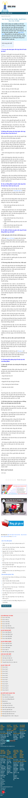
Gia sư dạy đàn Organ (7, 645)
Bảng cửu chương (6, 694)
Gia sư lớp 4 (5, 673)
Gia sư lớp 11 (5, 687)
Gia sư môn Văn (5, 623)
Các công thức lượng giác (8, 697)
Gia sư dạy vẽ (5, 649)
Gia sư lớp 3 (5, 671)
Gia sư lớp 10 (5, 685)
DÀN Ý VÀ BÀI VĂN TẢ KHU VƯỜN (10, 581)
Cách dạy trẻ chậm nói (7, 658)
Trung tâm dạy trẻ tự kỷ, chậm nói (9, 662)
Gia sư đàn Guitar (6, 647)
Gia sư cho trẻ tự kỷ (6, 655)
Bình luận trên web (6, 605)
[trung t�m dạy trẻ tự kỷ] (14, 489)
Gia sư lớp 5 (5, 675)
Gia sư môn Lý (5, 619)
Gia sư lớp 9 (5, 683)
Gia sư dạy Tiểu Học (6, 625)
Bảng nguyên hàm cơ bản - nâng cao (10, 715)
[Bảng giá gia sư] (12, 519)
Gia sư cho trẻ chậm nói (7, 660)
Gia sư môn (14, 536)
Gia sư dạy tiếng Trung (7, 634)
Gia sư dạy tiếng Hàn (7, 638)
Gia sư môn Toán (6, 617)
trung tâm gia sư (18, 190)
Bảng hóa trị (5, 701)
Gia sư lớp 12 (5, 690)
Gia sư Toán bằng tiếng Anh (8, 627)
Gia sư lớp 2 (5, 669)
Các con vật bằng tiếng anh (8, 699)
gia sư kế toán (10, 238)
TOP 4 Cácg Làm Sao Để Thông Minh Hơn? (12, 590)
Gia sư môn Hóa (5, 621)
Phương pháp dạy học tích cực (9, 711)
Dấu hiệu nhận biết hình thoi (8, 713)
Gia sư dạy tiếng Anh (6, 632)
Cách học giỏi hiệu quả (7, 709)
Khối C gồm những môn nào (8, 707)
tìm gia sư (20, 351)
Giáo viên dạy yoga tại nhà (8, 651)
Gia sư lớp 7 (5, 679)
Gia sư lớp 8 (5, 681)
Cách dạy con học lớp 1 (7, 705)
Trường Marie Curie (6, 703)
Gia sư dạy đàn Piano (7, 643)
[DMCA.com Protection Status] (10, 740)
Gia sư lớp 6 (5, 677)
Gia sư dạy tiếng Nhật (7, 636)
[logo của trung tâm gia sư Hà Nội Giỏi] (8, 1)
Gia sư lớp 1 (5, 667)
